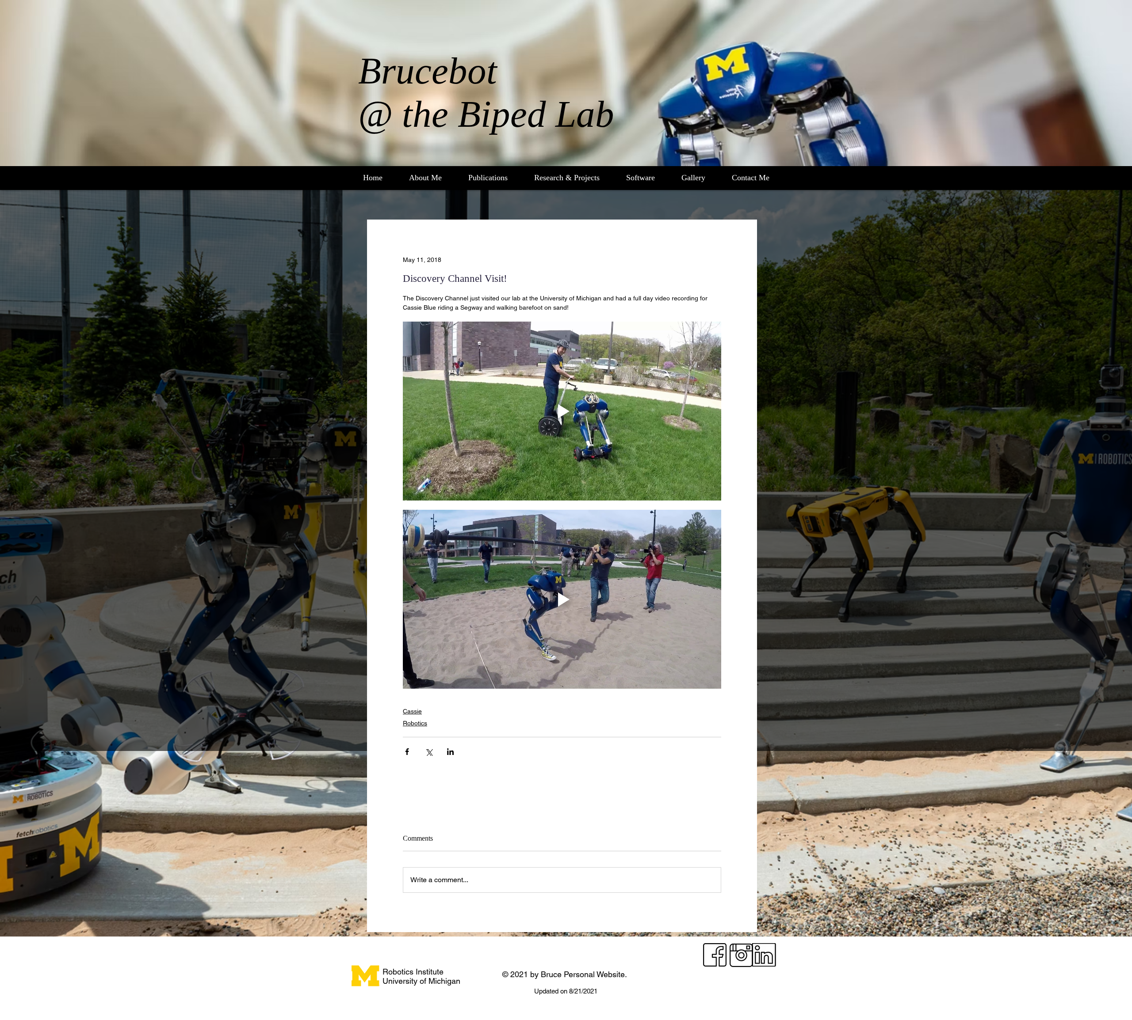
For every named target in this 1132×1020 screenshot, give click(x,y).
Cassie (412, 711)
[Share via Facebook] (407, 751)
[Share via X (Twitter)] (428, 751)
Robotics (415, 723)
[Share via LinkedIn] (450, 751)
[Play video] (562, 411)
